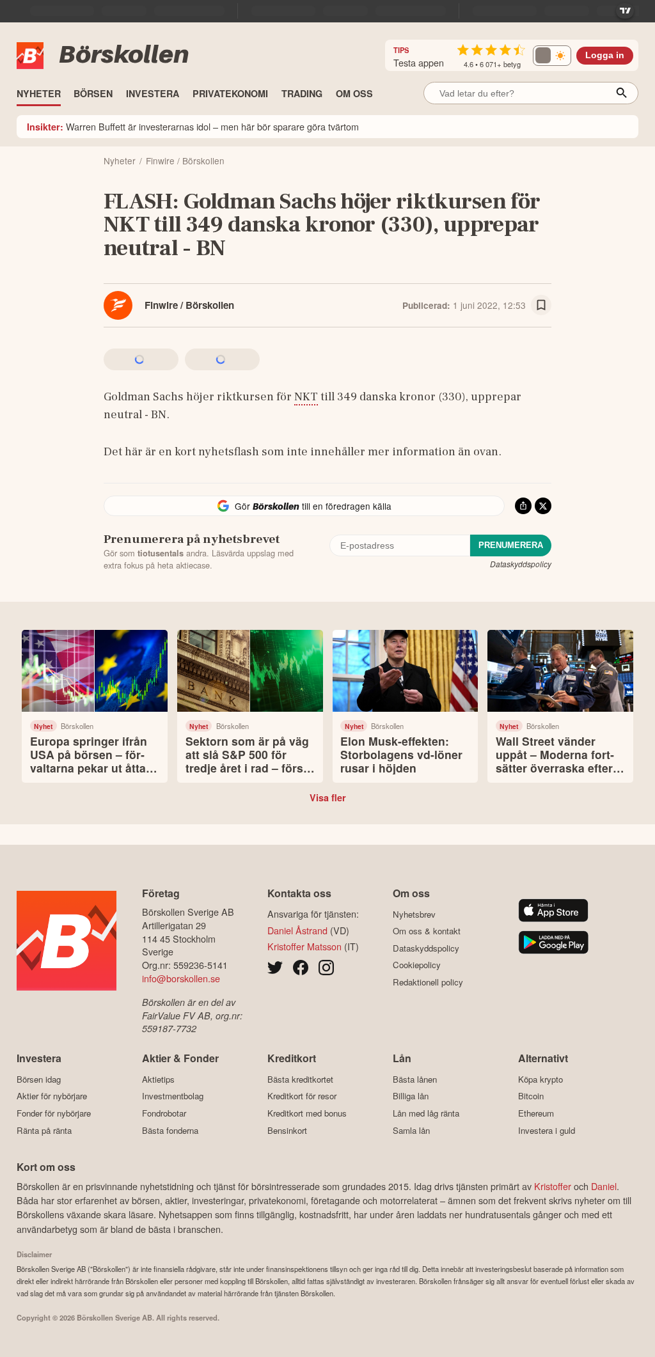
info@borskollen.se (181, 978)
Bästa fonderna (170, 1130)
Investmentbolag (172, 1096)
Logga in (604, 55)
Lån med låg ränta (426, 1113)
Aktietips (158, 1079)
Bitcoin (531, 1096)
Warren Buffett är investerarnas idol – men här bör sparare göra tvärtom (193, 126)
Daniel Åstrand (297, 930)
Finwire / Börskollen (189, 305)
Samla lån (411, 1130)
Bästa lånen (415, 1079)
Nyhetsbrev (414, 914)
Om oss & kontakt (427, 931)
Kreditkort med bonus (307, 1113)
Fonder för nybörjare (54, 1113)
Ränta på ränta (44, 1130)
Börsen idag (39, 1079)
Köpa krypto (540, 1079)
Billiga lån (411, 1096)
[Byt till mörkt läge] (552, 55)
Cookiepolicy (417, 965)
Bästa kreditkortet (300, 1079)
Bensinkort (287, 1130)
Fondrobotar (164, 1113)
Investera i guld (546, 1130)
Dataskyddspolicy (520, 563)
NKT (306, 396)
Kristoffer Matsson (304, 946)
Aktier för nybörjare (52, 1096)
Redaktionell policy (428, 982)
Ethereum (536, 1113)
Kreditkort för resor (301, 1096)
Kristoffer (552, 1186)
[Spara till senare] (541, 305)
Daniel (604, 1186)
